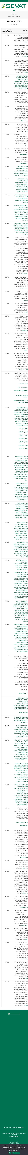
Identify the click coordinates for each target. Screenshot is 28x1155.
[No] (26, 1149)
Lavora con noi (14, 1142)
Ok (10, 1152)
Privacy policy (16, 1152)
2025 (20, 442)
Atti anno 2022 (14, 24)
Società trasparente (14, 1143)
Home (9, 16)
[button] (14, 10)
